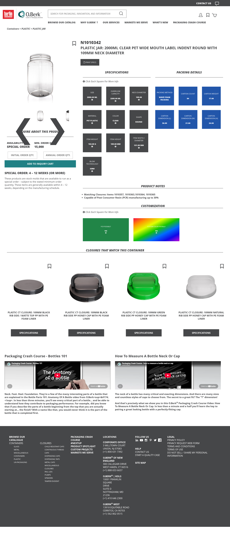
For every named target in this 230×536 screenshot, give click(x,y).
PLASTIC (25, 28)
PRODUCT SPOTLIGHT (83, 446)
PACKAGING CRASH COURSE (189, 22)
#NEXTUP (76, 443)
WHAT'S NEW (160, 22)
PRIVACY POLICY (176, 440)
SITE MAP (140, 462)
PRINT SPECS (90, 62)
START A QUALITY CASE (147, 455)
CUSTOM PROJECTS (82, 449)
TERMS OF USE (175, 449)
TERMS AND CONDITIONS (181, 446)
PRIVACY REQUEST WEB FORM (183, 443)
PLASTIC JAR (39, 28)
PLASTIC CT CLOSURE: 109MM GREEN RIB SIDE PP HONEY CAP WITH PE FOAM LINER (143, 315)
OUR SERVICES (111, 22)
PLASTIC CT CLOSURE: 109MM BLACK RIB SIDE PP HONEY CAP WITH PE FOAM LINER (86, 315)
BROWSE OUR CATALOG (61, 22)
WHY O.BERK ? (89, 22)
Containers (13, 28)
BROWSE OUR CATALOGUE (17, 438)
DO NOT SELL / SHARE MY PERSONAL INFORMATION (187, 454)
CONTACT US (203, 3)
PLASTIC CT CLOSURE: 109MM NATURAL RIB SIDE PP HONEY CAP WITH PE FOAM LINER (201, 315)
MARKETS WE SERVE (136, 22)
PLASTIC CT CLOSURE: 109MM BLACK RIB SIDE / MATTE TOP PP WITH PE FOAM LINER (29, 315)
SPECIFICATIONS (28, 332)
